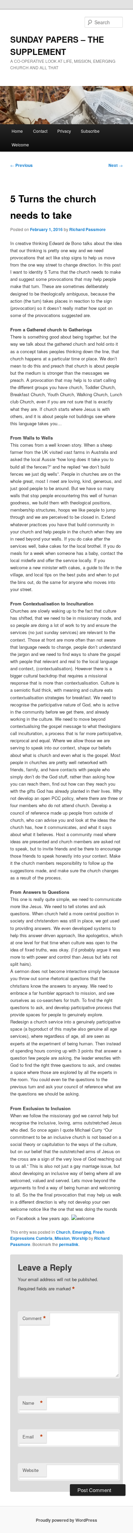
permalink (68, 1244)
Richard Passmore (87, 229)
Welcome (20, 144)
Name (33, 1403)
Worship (80, 1238)
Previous (21, 165)
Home (17, 131)
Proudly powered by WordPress (66, 1520)
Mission (62, 1238)
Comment (34, 1318)
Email (33, 1436)
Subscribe (90, 131)
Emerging (81, 1232)
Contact (40, 131)
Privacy (64, 131)
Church (63, 1232)
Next (115, 165)
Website (31, 1470)
